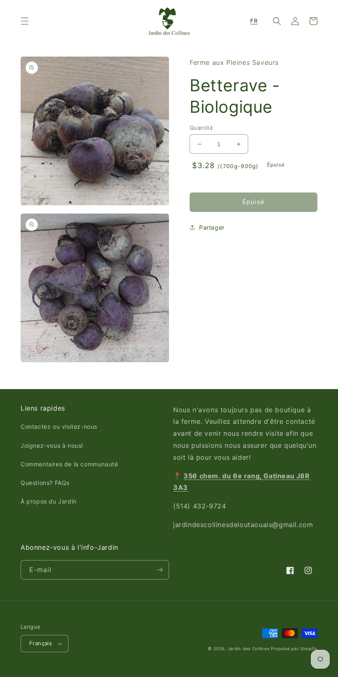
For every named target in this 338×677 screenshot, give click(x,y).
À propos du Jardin (49, 501)
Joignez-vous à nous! (52, 445)
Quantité (201, 127)
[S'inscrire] (159, 570)
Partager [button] (212, 227)
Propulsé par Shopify (294, 648)
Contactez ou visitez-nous (59, 426)
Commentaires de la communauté (69, 464)
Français (40, 643)
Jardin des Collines (248, 648)
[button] (25, 21)
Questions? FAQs (45, 482)
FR (253, 20)
